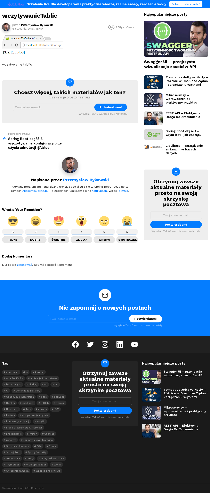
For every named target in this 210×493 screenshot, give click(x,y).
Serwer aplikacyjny (17, 446)
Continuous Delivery (28, 390)
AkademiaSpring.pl (35, 190)
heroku (60, 403)
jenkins (42, 409)
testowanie (13, 458)
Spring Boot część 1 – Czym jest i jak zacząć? (183, 133)
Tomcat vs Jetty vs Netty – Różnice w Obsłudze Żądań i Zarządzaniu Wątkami (187, 81)
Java (28, 409)
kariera (10, 415)
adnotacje (12, 372)
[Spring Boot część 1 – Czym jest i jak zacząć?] (153, 134)
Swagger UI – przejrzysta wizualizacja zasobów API (170, 64)
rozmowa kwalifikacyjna (38, 440)
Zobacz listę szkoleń (185, 4)
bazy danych (13, 384)
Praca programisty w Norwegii (24, 427)
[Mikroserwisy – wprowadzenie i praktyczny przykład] (153, 100)
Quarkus (49, 433)
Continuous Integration (20, 396)
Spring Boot (13, 452)
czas (44, 396)
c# (45, 384)
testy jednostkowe (52, 458)
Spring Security (37, 452)
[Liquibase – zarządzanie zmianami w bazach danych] (153, 147)
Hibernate (12, 409)
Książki (41, 421)
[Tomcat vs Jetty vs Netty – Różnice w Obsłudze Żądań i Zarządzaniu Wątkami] (153, 82)
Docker (10, 403)
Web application (36, 464)
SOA (39, 446)
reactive (11, 440)
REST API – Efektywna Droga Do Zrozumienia (183, 115)
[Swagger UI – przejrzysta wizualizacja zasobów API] (176, 39)
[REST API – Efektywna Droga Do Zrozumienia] (153, 118)
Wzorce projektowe (48, 470)
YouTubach (99, 190)
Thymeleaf (12, 464)
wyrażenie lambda (17, 470)
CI (7, 390)
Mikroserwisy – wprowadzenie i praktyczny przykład (181, 98)
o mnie (123, 190)
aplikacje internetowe (43, 378)
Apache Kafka (14, 378)
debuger (59, 396)
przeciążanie (14, 433)
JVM (56, 409)
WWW (57, 464)
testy (30, 458)
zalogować (24, 264)
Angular (39, 372)
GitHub (45, 403)
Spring (52, 446)
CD (56, 384)
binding (33, 384)
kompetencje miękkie (35, 415)
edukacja (27, 403)
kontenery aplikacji (18, 421)
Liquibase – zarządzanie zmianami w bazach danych (184, 149)
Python (33, 433)
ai (27, 372)
